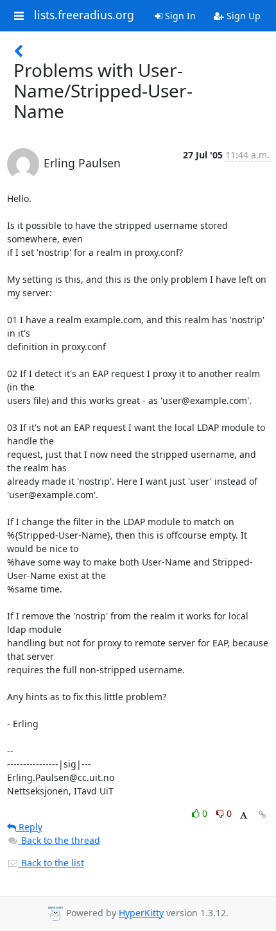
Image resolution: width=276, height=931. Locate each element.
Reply (29, 827)
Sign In (179, 16)
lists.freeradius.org (84, 15)
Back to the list (51, 863)
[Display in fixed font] (243, 815)
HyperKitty (141, 913)
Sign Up (242, 16)
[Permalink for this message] (262, 814)
